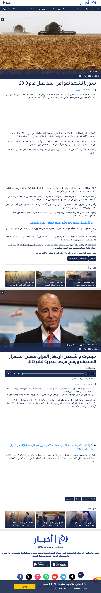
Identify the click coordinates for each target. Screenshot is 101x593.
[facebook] (20, 577)
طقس (52, 9)
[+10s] (92, 373)
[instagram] (37, 577)
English (9, 3)
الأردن (77, 9)
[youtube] (55, 577)
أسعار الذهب (86, 9)
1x (14, 374)
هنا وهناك (16, 9)
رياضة (25, 9)
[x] (29, 577)
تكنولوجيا (6, 9)
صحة (69, 9)
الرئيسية (97, 9)
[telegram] (63, 577)
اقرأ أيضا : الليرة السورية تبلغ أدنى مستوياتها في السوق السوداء (61, 222)
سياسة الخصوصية (57, 588)
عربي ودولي (42, 9)
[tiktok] (72, 577)
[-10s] (87, 373)
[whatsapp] (46, 577)
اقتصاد (33, 9)
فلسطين (61, 9)
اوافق (25, 586)
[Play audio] (8, 373)
